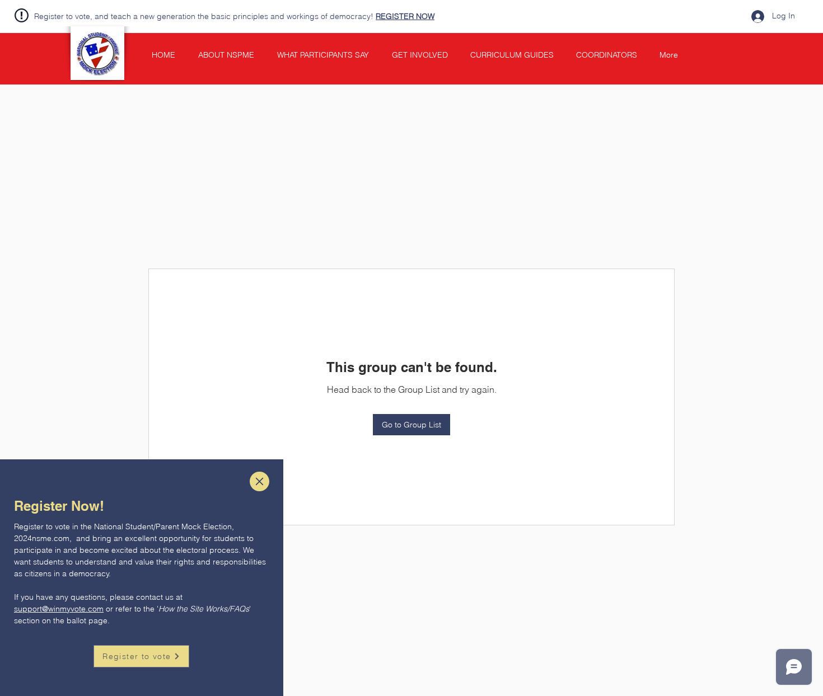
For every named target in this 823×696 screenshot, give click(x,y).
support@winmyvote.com (59, 609)
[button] (259, 481)
